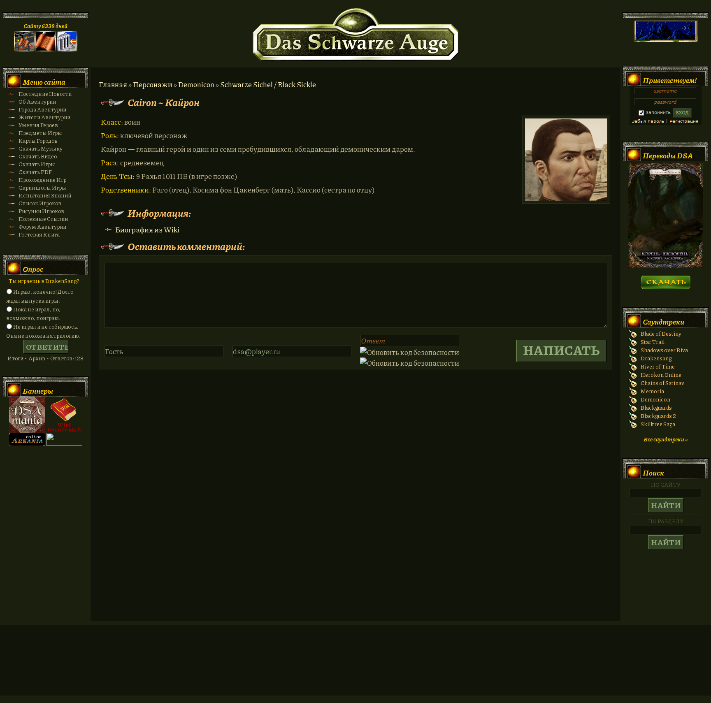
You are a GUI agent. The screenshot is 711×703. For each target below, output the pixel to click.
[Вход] (67, 49)
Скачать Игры (37, 164)
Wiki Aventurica (64, 415)
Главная (113, 84)
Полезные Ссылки (43, 219)
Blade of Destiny (661, 333)
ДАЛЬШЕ (665, 279)
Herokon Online (661, 374)
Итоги (15, 358)
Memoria (652, 391)
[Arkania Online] (27, 443)
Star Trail (653, 342)
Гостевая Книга (39, 234)
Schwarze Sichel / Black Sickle (268, 84)
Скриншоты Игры (42, 187)
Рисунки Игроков (41, 211)
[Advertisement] (355, 668)
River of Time (658, 366)
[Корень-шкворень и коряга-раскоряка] (665, 265)
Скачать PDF (35, 172)
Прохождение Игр (42, 179)
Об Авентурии (37, 101)
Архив (36, 358)
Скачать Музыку (41, 148)
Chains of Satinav (662, 383)
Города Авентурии (42, 109)
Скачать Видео (38, 156)
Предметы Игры (40, 133)
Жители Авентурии (44, 117)
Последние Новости (45, 93)
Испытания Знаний (45, 195)
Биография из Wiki (147, 229)
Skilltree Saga (658, 424)
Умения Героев (38, 125)
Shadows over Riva (664, 350)
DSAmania (27, 415)
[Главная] (24, 49)
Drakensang (656, 358)
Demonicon (196, 84)
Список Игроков (40, 203)
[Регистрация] (45, 49)
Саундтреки (663, 321)
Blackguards (656, 407)
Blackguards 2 (658, 416)
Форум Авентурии (42, 226)
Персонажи (152, 84)
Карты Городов (38, 140)
